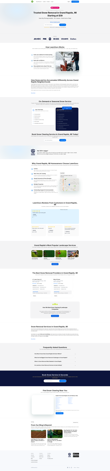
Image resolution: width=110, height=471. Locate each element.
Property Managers (34, 460)
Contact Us (41, 455)
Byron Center (70, 397)
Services (32, 455)
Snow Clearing (61, 10)
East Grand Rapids (58, 397)
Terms (75, 467)
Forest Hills (57, 408)
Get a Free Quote (59, 413)
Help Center (41, 456)
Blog (32, 458)
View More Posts (75, 422)
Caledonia (69, 399)
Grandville (57, 401)
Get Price (62, 24)
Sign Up (48, 455)
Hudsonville (70, 398)
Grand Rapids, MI (55, 10)
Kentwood (57, 399)
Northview (57, 407)
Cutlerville (57, 402)
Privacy (78, 467)
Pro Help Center (50, 458)
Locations (47, 10)
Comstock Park (58, 404)
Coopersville (70, 403)
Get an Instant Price (75, 1)
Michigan (51, 10)
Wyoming (57, 398)
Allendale (69, 402)
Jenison (57, 403)
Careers (40, 458)
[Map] (43, 405)
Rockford (69, 401)
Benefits (48, 456)
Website (34, 295)
